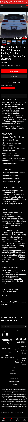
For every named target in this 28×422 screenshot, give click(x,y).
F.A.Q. (14, 367)
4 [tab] (10, 38)
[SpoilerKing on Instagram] (7, 334)
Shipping (4, 66)
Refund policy (14, 384)
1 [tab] (3, 38)
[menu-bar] (3, 6)
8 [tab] (20, 38)
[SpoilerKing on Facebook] (2, 334)
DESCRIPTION (5, 96)
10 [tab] (24, 38)
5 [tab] (13, 38)
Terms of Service (14, 378)
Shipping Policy (14, 376)
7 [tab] (17, 38)
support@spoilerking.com (7, 357)
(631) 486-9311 (9, 352)
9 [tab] (22, 38)
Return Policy (14, 373)
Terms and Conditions (14, 381)
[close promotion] (27, 2)
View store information (8, 88)
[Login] (22, 6)
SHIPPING (4, 295)
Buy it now (14, 76)
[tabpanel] (14, 25)
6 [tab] (15, 38)
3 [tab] (8, 38)
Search (14, 370)
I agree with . (11, 331)
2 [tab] (6, 38)
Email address (5, 326)
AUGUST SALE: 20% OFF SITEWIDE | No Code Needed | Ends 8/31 (12, 2)
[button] (1, 42)
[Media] (25, 37)
